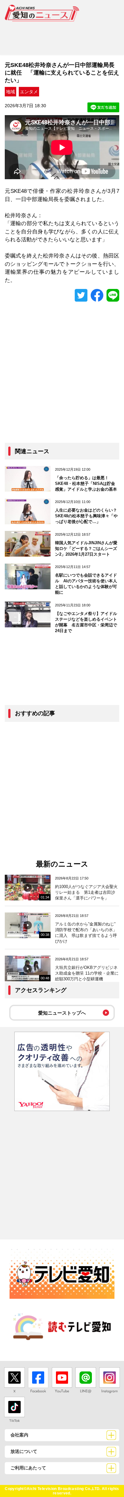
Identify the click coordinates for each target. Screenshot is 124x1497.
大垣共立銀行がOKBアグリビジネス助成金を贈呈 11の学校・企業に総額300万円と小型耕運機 (87, 973)
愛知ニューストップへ (62, 1013)
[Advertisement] (62, 36)
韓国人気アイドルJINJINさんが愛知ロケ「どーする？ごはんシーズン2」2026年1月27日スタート (86, 548)
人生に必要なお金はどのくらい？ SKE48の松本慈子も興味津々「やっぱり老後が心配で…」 (88, 516)
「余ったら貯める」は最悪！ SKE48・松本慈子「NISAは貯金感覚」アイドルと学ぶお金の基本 (86, 483)
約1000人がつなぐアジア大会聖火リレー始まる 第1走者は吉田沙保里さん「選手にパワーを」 (86, 892)
